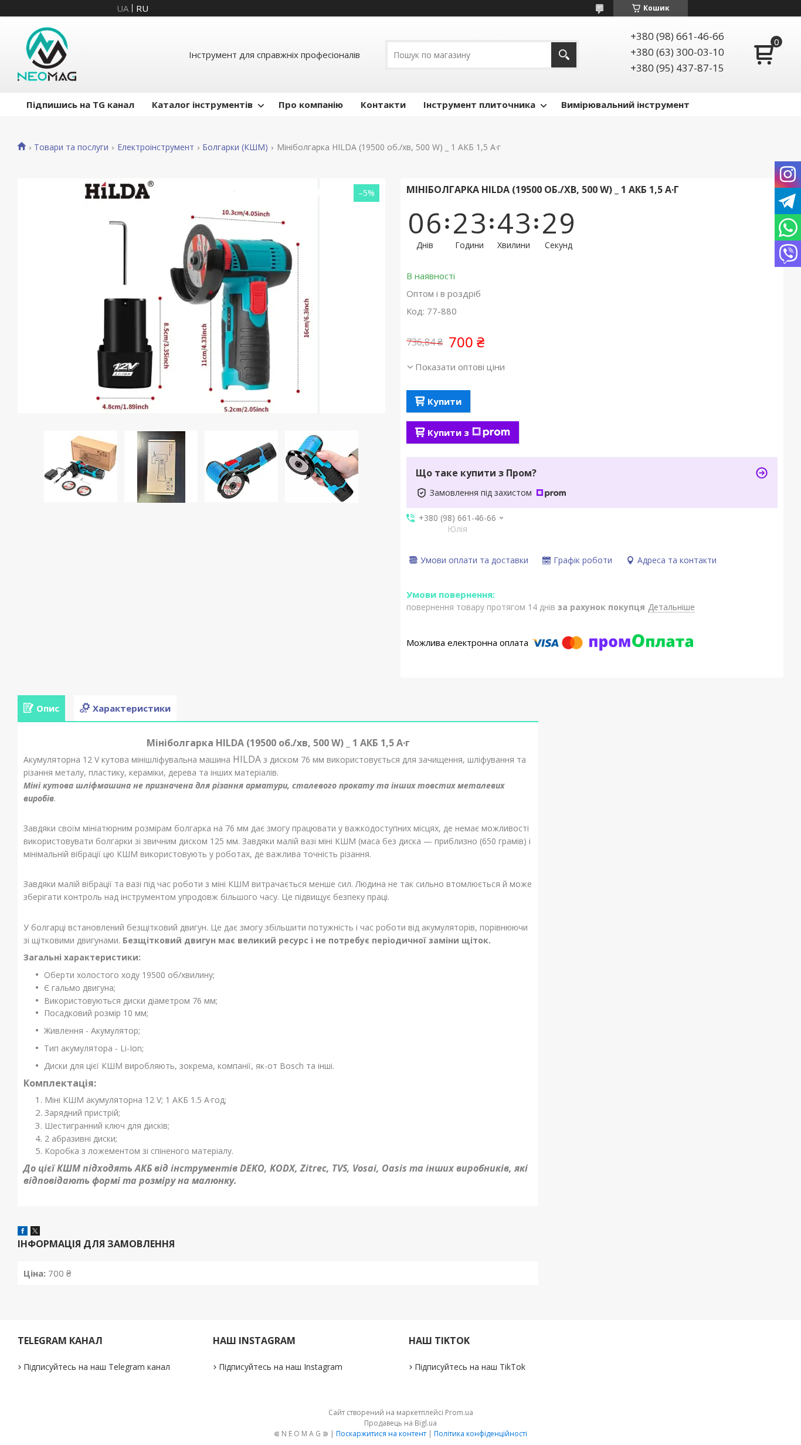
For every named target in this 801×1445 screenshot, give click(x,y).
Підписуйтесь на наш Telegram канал (96, 1366)
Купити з (448, 432)
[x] (35, 1232)
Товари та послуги (71, 147)
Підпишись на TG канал (80, 104)
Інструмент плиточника (479, 104)
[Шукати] (563, 54)
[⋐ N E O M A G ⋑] (47, 54)
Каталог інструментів (202, 104)
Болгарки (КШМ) (235, 147)
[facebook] (23, 1232)
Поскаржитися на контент (381, 1434)
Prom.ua (459, 1412)
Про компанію (311, 104)
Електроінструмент (155, 147)
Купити (444, 401)
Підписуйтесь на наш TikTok (470, 1366)
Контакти (383, 104)
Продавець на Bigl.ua (400, 1423)
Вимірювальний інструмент (625, 104)
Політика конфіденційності (480, 1434)
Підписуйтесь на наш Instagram (280, 1366)
